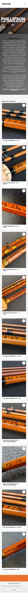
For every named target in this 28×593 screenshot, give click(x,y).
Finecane (6, 4)
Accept (14, 589)
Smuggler (10, 71)
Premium (22, 68)
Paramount (5, 69)
